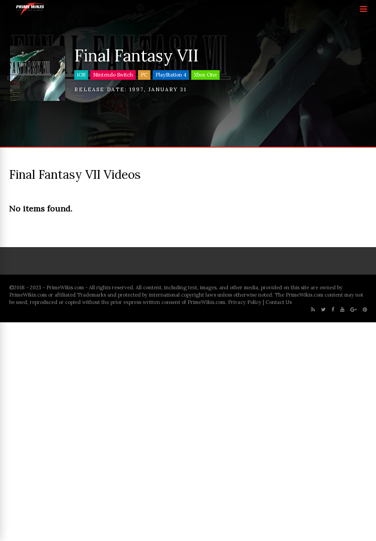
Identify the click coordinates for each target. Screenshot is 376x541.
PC (144, 75)
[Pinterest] (365, 309)
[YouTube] (342, 309)
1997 (136, 89)
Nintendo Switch (113, 75)
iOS (81, 75)
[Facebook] (333, 309)
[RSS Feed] (313, 309)
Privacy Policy (244, 302)
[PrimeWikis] (30, 14)
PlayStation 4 (170, 75)
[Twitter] (323, 309)
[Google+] (353, 309)
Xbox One (205, 75)
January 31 (168, 89)
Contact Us (278, 302)
